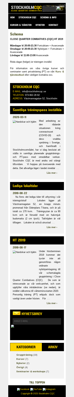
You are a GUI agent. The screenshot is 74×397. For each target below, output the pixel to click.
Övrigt (20, 367)
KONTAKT (53, 25)
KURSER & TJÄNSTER (21, 25)
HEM (12, 17)
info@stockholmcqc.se (34, 91)
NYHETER (40, 25)
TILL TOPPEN (37, 382)
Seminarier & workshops (30, 371)
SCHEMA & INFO (48, 17)
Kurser (20, 359)
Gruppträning (24, 354)
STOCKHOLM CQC (27, 17)
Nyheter (21, 363)
